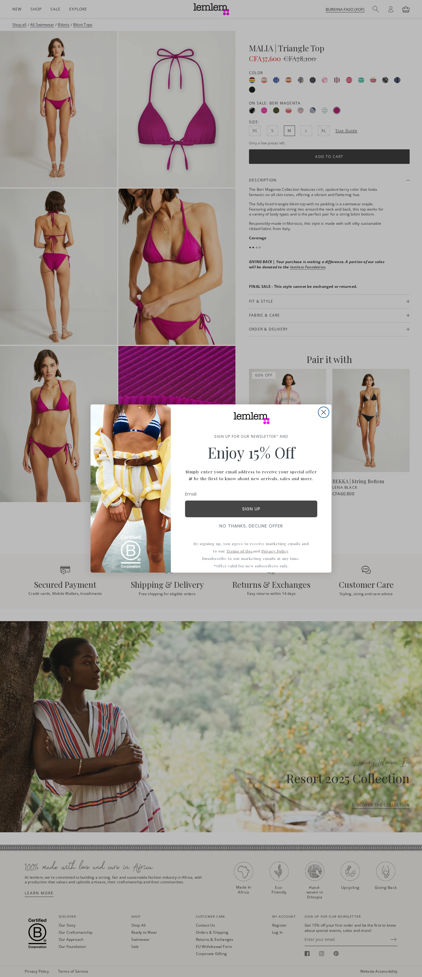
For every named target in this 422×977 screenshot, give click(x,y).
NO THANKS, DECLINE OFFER (251, 526)
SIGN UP (251, 509)
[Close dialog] (323, 412)
